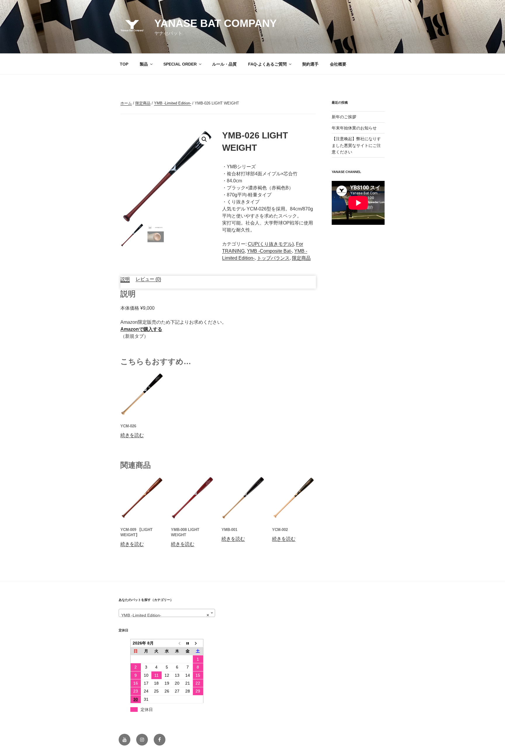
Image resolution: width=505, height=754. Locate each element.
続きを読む (132, 435)
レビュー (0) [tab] (148, 279)
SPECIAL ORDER (180, 64)
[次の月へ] (198, 643)
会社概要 (338, 64)
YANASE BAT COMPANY (215, 23)
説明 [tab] (125, 279)
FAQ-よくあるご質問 (267, 64)
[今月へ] (187, 643)
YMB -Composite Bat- (269, 251)
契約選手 (310, 64)
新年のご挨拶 (344, 116)
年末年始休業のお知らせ (354, 128)
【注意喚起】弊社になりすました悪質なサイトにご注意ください (356, 145)
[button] (204, 139)
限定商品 (143, 103)
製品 (144, 64)
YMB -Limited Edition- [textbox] (165, 615)
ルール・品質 (224, 64)
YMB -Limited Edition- (172, 103)
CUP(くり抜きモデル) (271, 243)
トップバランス (273, 258)
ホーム (126, 103)
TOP (124, 64)
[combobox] (167, 613)
